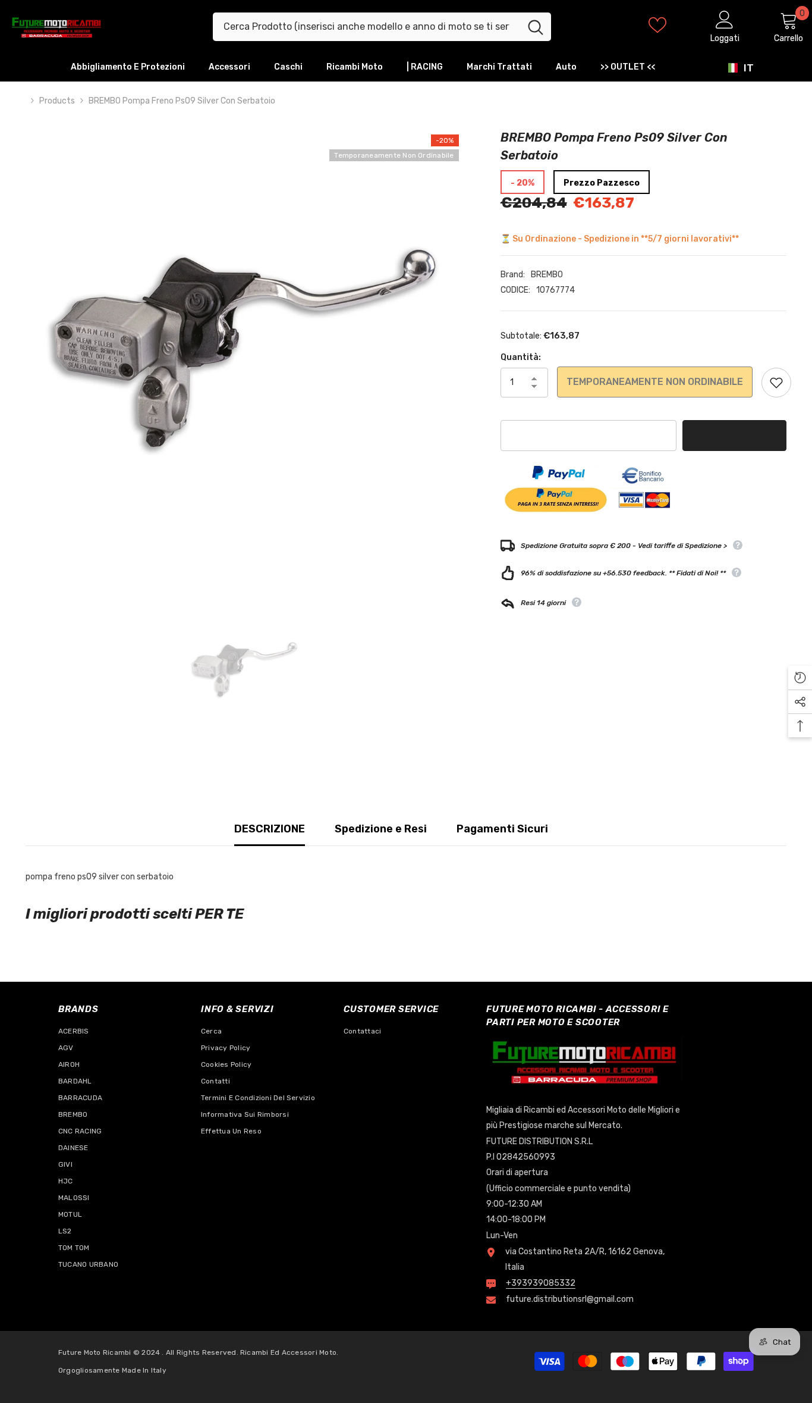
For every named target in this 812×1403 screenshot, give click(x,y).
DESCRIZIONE (269, 828)
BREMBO (547, 275)
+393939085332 (540, 1283)
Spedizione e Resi (381, 828)
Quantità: (521, 357)
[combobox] (366, 26)
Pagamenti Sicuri (502, 828)
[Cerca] (382, 26)
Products (57, 101)
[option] (245, 348)
